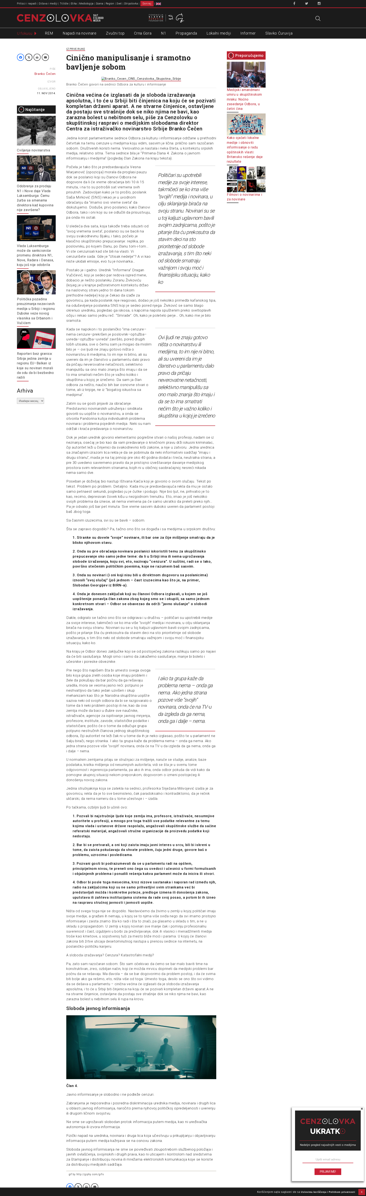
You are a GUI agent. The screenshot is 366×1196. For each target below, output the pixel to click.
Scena (99, 3)
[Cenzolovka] (60, 17)
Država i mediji (48, 3)
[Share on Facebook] (20, 57)
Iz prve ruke (75, 48)
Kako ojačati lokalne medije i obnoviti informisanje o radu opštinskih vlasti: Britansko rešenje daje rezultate (245, 150)
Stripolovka (131, 3)
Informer (248, 33)
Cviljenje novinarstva (33, 150)
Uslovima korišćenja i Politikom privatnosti (328, 1192)
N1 (163, 33)
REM (49, 33)
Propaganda (186, 33)
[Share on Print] (37, 57)
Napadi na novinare (80, 33)
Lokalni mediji (219, 33)
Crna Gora (142, 33)
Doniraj (147, 3)
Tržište (64, 3)
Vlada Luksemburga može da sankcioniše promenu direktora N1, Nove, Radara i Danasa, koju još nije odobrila (35, 255)
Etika (74, 3)
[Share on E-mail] (45, 57)
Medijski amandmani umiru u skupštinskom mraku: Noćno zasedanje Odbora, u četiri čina (244, 99)
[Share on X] (28, 57)
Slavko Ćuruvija (279, 33)
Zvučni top (115, 33)
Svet (119, 3)
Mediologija (86, 3)
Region (110, 3)
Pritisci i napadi (27, 3)
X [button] (362, 1192)
